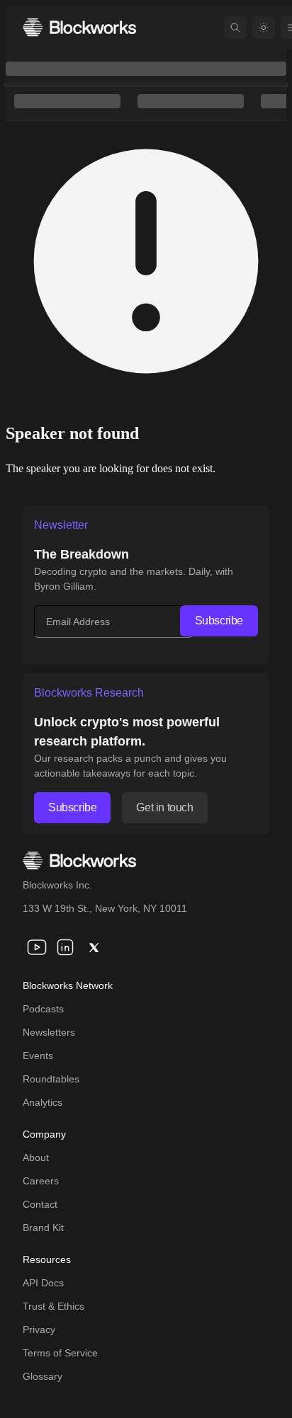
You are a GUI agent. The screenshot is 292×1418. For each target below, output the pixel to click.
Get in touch (164, 807)
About (36, 1157)
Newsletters (49, 1032)
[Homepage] (79, 27)
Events (38, 1055)
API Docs (43, 1282)
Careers (41, 1181)
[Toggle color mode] (263, 27)
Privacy (39, 1329)
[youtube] (37, 947)
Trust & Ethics (53, 1306)
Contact (40, 1204)
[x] (93, 947)
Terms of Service (60, 1353)
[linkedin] (65, 947)
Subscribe (219, 620)
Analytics (42, 1102)
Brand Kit (43, 1227)
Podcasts (43, 1008)
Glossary (42, 1376)
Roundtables (51, 1079)
